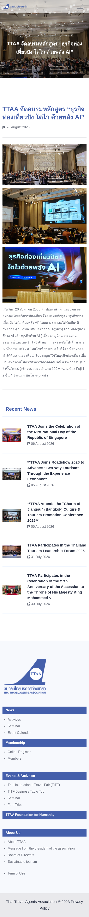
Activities (14, 719)
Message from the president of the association (41, 848)
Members (14, 758)
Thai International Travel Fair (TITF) (34, 785)
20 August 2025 (18, 127)
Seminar (14, 726)
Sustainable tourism (22, 861)
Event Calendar (19, 732)
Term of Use (16, 873)
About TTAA (17, 842)
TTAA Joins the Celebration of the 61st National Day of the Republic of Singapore (53, 432)
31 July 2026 (40, 557)
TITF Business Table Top (26, 791)
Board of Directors (21, 855)
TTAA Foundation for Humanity (30, 815)
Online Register (19, 752)
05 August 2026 (42, 485)
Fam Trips (15, 804)
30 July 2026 (40, 604)
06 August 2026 (42, 443)
